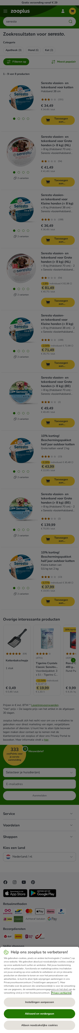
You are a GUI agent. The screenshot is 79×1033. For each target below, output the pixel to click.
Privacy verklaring (61, 992)
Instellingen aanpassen (39, 1002)
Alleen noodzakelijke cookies (39, 1025)
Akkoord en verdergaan (39, 1013)
